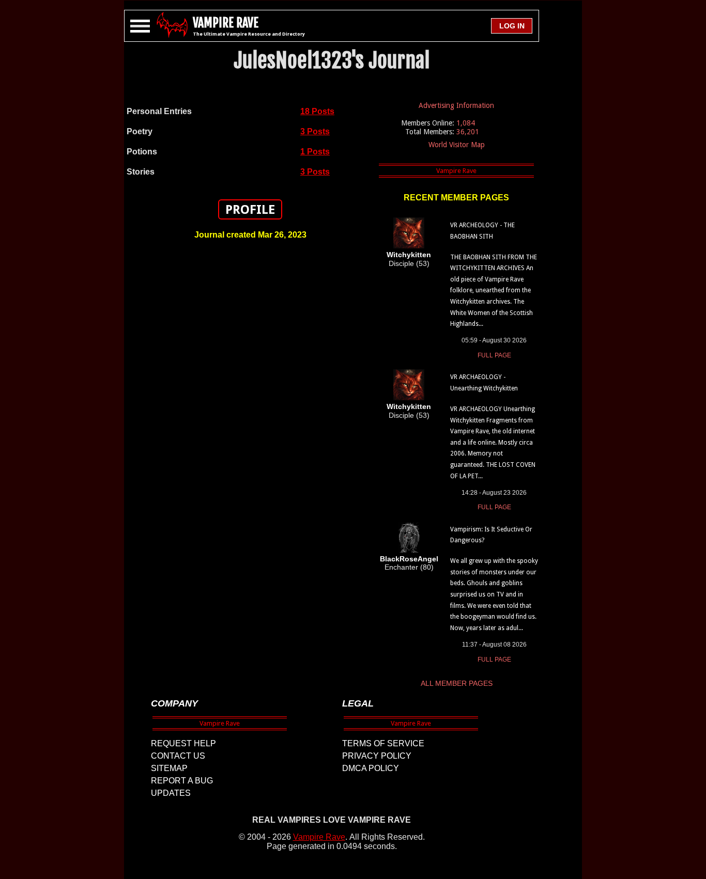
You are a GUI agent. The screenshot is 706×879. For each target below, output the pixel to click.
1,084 (465, 123)
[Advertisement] (250, 413)
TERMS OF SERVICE (383, 743)
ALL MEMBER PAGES (457, 683)
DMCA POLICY (370, 768)
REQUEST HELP (183, 743)
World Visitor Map (456, 144)
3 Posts (315, 131)
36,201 (467, 132)
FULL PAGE (494, 355)
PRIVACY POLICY (376, 755)
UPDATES (171, 793)
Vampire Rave (319, 837)
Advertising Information (456, 105)
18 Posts (317, 111)
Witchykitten (409, 254)
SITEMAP (169, 768)
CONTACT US (178, 755)
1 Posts (315, 151)
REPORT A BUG (182, 780)
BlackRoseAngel (409, 559)
